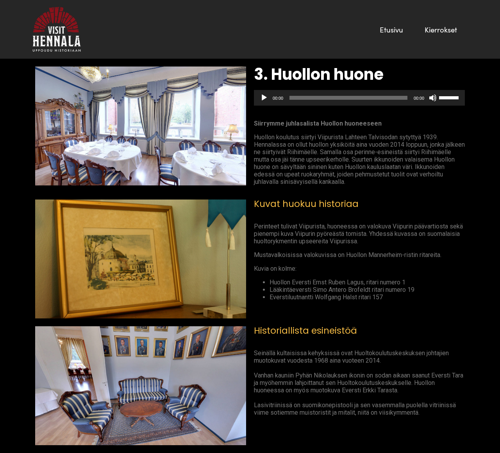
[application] (359, 98)
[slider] (450, 97)
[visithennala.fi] (56, 29)
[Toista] (264, 98)
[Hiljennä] (433, 98)
